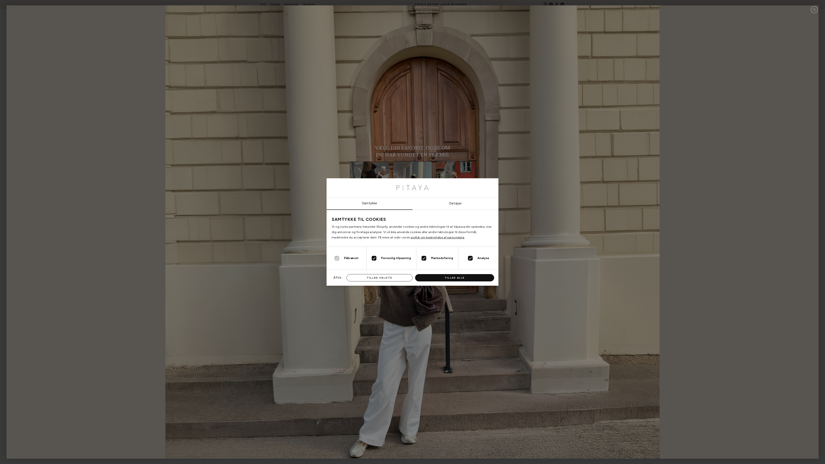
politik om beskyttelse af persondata (437, 237)
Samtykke (369, 203)
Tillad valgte (379, 277)
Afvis (337, 277)
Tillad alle (455, 277)
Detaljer (455, 203)
